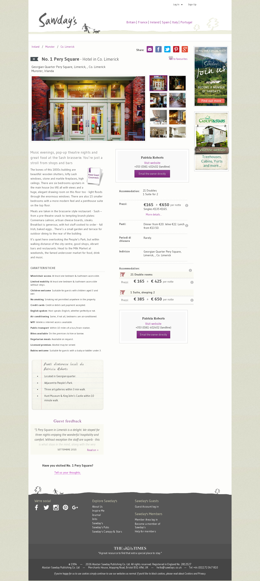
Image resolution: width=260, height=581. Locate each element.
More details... (154, 214)
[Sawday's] (58, 27)
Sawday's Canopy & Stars (107, 531)
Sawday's (97, 523)
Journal (96, 514)
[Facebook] (36, 504)
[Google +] (74, 504)
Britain (130, 22)
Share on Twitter (167, 49)
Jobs (94, 519)
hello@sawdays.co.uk (169, 567)
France (142, 22)
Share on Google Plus (185, 49)
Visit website (152, 163)
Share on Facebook (159, 49)
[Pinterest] (65, 504)
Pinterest (176, 49)
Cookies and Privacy (195, 573)
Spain (166, 22)
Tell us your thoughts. (67, 472)
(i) (186, 205)
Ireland (154, 22)
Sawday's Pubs (100, 527)
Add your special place (216, 4)
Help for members (145, 531)
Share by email (150, 49)
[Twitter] (46, 504)
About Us (97, 506)
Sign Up (192, 4)
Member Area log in (146, 519)
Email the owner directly (152, 173)
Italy (175, 22)
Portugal (186, 22)
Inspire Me (98, 510)
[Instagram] (55, 504)
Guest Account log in (147, 506)
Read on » (93, 450)
